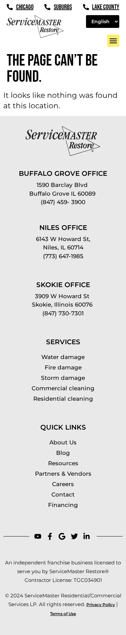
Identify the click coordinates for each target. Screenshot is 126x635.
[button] (113, 41)
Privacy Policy (100, 604)
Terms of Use (63, 613)
